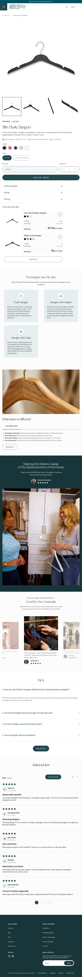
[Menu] (3, 6)
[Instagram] (13, 956)
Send (69, 963)
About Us (10, 928)
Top (8, 158)
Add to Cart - (41, 177)
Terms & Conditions (48, 942)
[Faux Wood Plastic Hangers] (12, 220)
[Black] (4, 148)
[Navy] (16, 148)
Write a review (53, 777)
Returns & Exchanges (49, 937)
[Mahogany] (28, 216)
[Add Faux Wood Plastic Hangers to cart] (60, 214)
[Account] (67, 7)
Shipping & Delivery (48, 933)
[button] (76, 7)
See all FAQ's (41, 748)
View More (33, 259)
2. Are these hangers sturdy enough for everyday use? (27, 713)
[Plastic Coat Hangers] (12, 243)
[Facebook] (9, 956)
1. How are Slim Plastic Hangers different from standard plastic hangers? (36, 689)
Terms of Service (42, 973)
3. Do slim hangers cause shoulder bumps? (22, 724)
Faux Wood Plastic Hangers (35, 213)
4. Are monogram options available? (19, 735)
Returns (60, 973)
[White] (27, 148)
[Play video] (41, 537)
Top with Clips (23, 158)
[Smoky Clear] (21, 148)
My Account (46, 928)
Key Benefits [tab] (12, 426)
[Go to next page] (50, 902)
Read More (10, 447)
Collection (6, 15)
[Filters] (73, 777)
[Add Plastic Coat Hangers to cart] (60, 237)
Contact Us (11, 942)
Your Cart (45, 946)
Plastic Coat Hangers (32, 235)
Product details (10, 186)
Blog (9, 933)
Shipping (52, 973)
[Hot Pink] (10, 148)
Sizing (6, 192)
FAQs (9, 937)
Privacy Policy (12, 946)
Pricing (7, 199)
